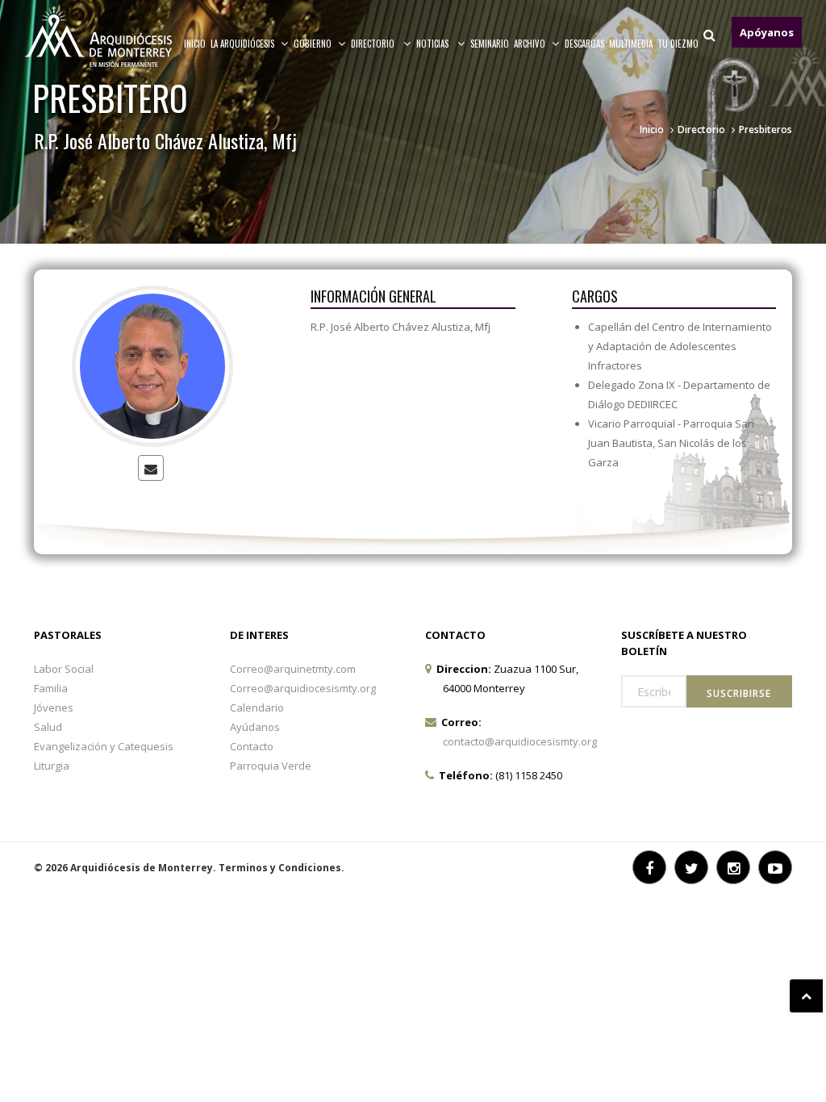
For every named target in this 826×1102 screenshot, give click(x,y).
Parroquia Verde (270, 765)
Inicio (195, 43)
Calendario (257, 707)
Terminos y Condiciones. (281, 868)
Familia (51, 688)
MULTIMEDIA (631, 43)
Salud (48, 727)
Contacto (251, 746)
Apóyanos (767, 32)
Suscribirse (739, 693)
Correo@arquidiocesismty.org (303, 688)
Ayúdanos (255, 727)
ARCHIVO (529, 43)
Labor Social (64, 669)
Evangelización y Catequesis (103, 746)
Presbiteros (765, 129)
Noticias (433, 43)
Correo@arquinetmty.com (293, 669)
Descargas (584, 43)
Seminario (489, 43)
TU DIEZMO (678, 43)
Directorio (374, 43)
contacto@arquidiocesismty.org (520, 741)
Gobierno (313, 43)
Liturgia (51, 765)
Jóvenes (53, 707)
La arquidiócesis (242, 43)
